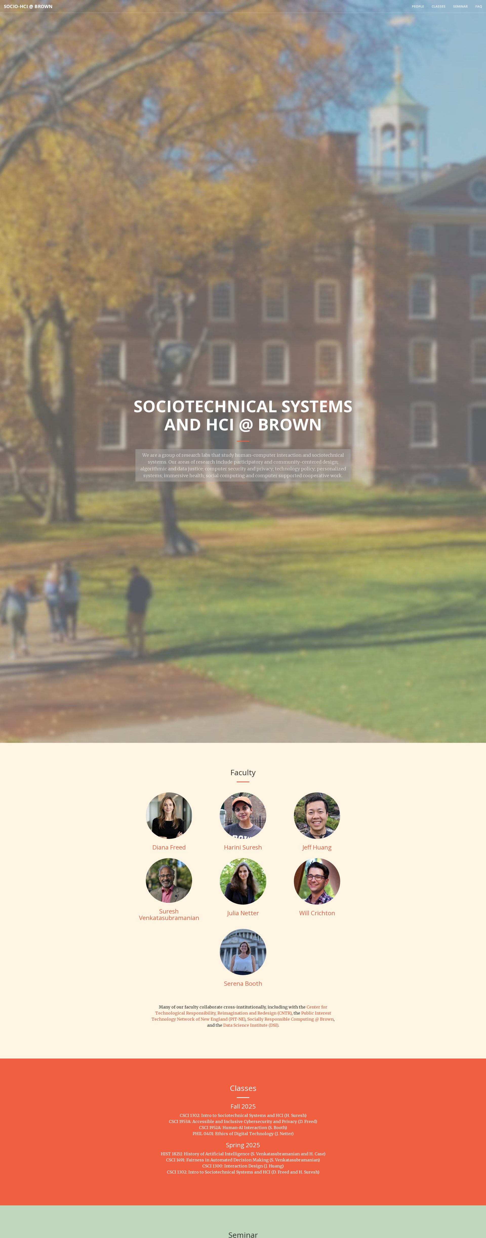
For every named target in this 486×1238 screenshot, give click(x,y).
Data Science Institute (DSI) (250, 1025)
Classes (439, 6)
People (418, 6)
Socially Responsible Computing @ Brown (290, 1019)
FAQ (478, 6)
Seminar (460, 6)
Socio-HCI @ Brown (28, 6)
